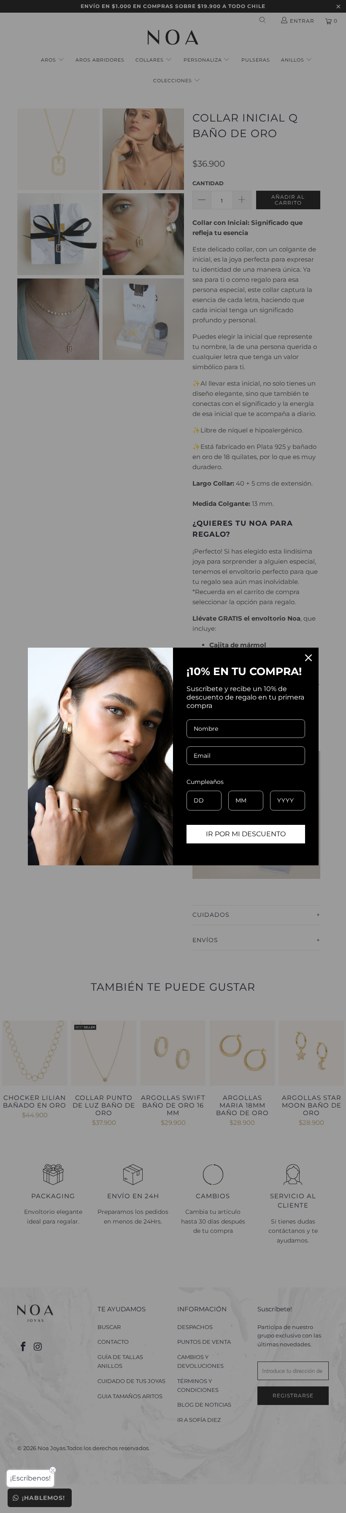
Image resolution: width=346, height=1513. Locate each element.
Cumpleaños (205, 782)
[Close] (308, 658)
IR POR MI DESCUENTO (246, 834)
